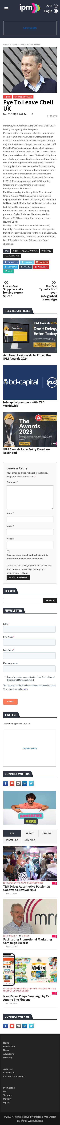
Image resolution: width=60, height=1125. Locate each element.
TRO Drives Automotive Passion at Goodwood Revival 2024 (26, 888)
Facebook (13, 262)
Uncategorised (23, 97)
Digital (47, 833)
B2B (5, 1091)
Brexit (29, 833)
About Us (7, 1069)
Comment (12, 482)
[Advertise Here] (29, 808)
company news (30, 251)
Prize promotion (47, 989)
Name (10, 513)
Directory (7, 1057)
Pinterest (43, 267)
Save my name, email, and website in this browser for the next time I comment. (27, 557)
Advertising (8, 1054)
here (14, 569)
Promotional (9, 1046)
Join (49, 5)
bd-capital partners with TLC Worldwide (23, 404)
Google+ (43, 262)
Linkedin (12, 267)
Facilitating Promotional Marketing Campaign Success (27, 941)
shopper (29, 839)
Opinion (25, 936)
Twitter (28, 262)
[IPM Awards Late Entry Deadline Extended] (30, 429)
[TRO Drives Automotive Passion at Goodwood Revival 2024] (30, 863)
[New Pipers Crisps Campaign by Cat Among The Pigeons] (30, 969)
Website (10, 539)
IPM (19, 936)
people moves (12, 256)
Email (10, 526)
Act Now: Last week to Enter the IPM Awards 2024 (27, 356)
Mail (10, 271)
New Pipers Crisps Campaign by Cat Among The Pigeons (27, 998)
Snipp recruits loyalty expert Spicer (13, 291)
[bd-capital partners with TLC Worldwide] (30, 382)
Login (48, 11)
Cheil (15, 251)
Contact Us (8, 1072)
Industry (7, 1098)
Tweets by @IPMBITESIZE (16, 723)
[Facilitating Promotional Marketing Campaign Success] (30, 916)
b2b (12, 833)
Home (6, 44)
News (14, 44)
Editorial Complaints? (14, 1076)
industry (46, 251)
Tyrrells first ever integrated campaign (48, 293)
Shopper (7, 1095)
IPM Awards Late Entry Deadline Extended (26, 451)
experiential (13, 883)
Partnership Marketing (25, 989)
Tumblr (27, 267)
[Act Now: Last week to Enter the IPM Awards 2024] (30, 335)
